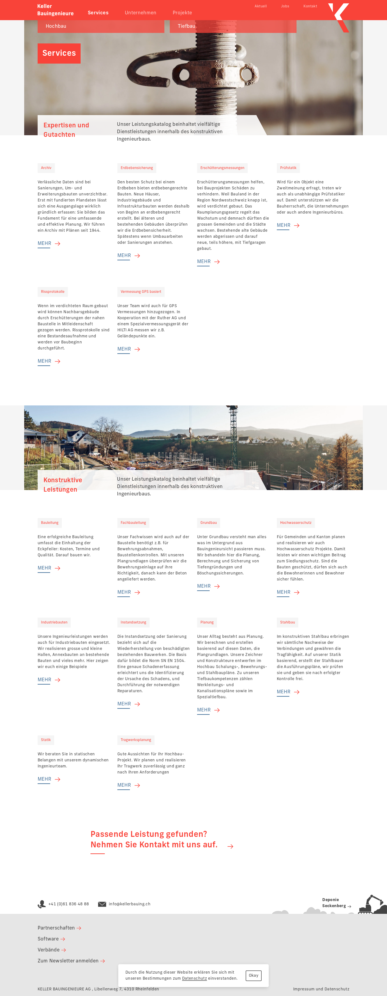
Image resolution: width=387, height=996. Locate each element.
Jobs (285, 6)
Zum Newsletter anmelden (68, 961)
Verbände (49, 950)
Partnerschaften (56, 928)
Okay (253, 976)
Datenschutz (194, 979)
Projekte (182, 13)
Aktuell (261, 6)
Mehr (44, 243)
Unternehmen (141, 13)
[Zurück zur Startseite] (55, 10)
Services (98, 13)
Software (48, 939)
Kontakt (310, 6)
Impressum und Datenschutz (321, 989)
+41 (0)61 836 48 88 (68, 904)
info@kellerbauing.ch (129, 904)
